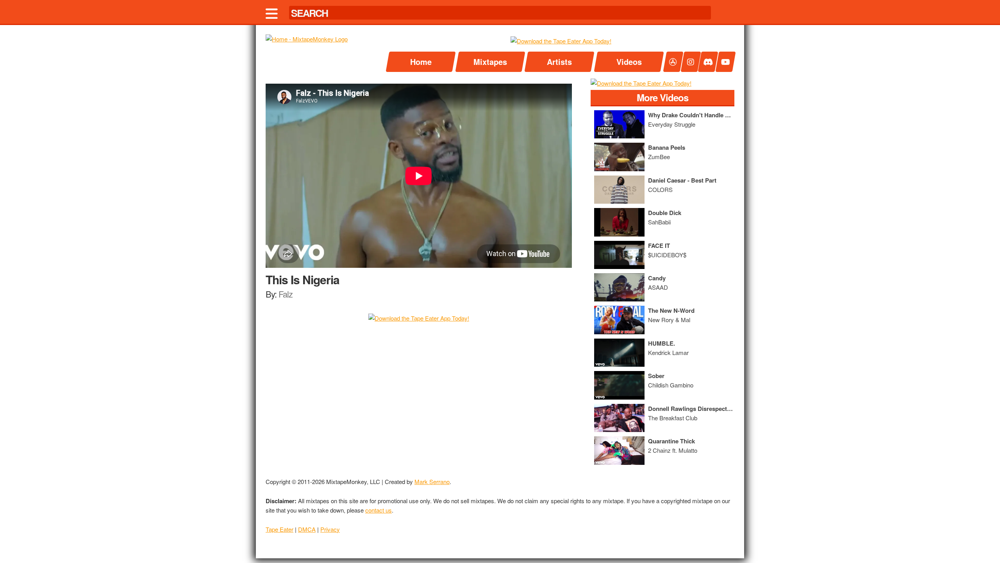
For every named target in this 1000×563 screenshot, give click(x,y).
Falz (286, 294)
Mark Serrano (432, 481)
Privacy (330, 529)
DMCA (307, 529)
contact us (378, 510)
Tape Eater (279, 529)
